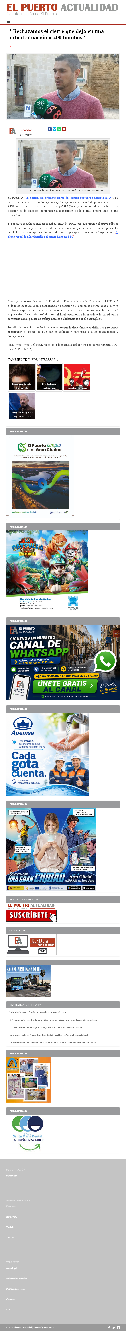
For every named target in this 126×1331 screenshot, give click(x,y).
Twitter (10, 1237)
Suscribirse (11, 1175)
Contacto (10, 1299)
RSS (8, 1309)
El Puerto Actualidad (23, 1327)
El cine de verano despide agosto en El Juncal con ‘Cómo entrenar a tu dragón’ (46, 1027)
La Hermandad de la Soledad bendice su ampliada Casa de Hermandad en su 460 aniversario (52, 1042)
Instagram (11, 1216)
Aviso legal (11, 1268)
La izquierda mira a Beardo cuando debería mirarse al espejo (37, 1012)
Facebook (11, 1206)
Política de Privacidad (16, 1278)
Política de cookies (15, 1288)
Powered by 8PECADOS (43, 1327)
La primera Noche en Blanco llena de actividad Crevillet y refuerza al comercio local (48, 1035)
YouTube (10, 1227)
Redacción (26, 130)
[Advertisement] (63, 269)
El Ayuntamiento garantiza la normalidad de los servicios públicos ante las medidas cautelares (53, 1019)
